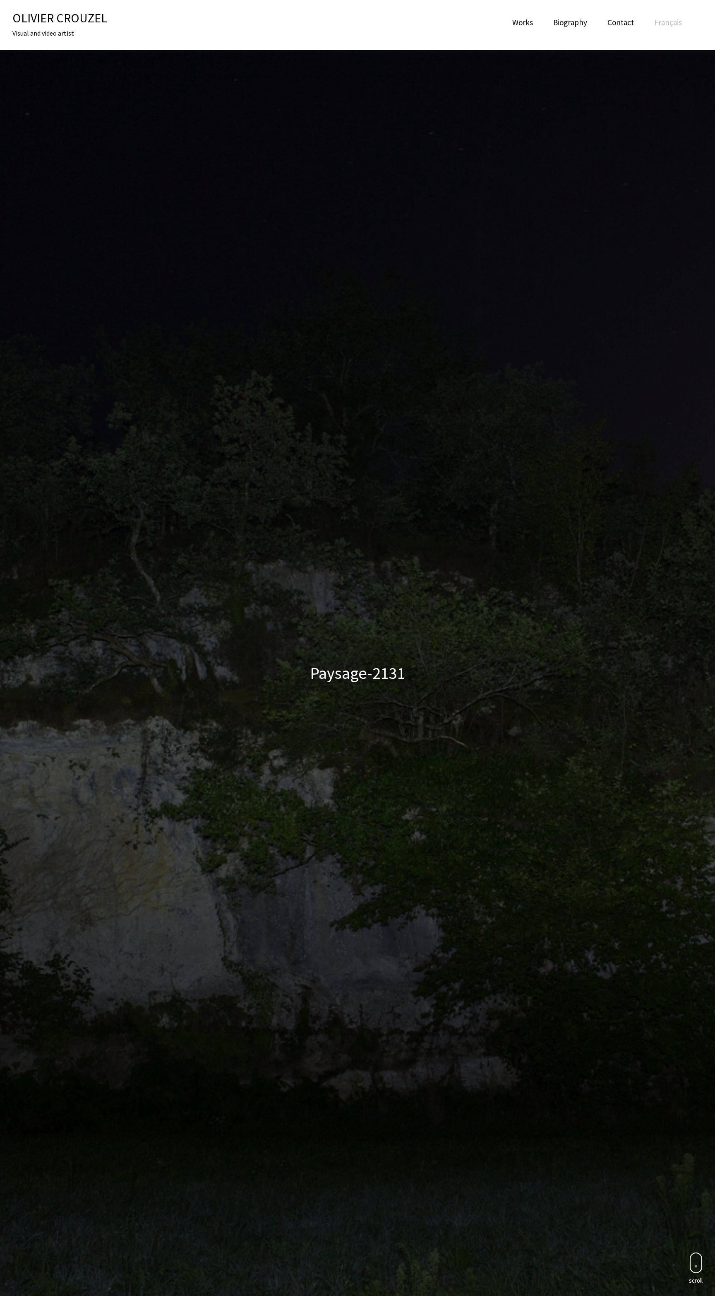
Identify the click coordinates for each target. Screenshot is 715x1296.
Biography (570, 22)
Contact (620, 22)
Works (522, 22)
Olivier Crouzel (59, 18)
